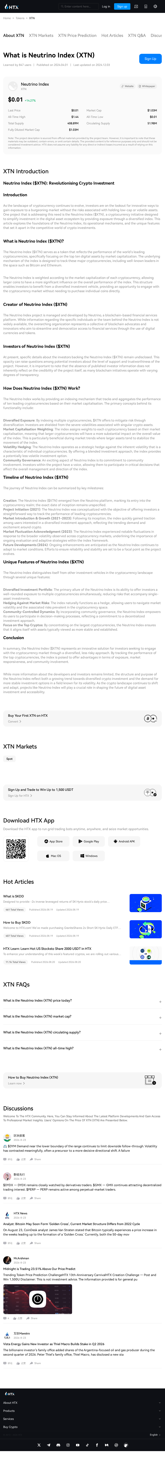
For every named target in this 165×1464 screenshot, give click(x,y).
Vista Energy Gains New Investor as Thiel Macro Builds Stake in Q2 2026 (53, 1344)
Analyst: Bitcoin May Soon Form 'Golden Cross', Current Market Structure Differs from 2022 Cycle (71, 1224)
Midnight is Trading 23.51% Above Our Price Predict (39, 1269)
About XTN (13, 35)
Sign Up (150, 59)
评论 (10, 1159)
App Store (56, 841)
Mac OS (56, 856)
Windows (91, 856)
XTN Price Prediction (77, 35)
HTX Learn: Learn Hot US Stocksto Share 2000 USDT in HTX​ (47, 949)
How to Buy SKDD (17, 922)
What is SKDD (13, 896)
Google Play (91, 841)
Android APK (127, 841)
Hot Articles (112, 35)
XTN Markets (41, 35)
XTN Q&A (137, 35)
